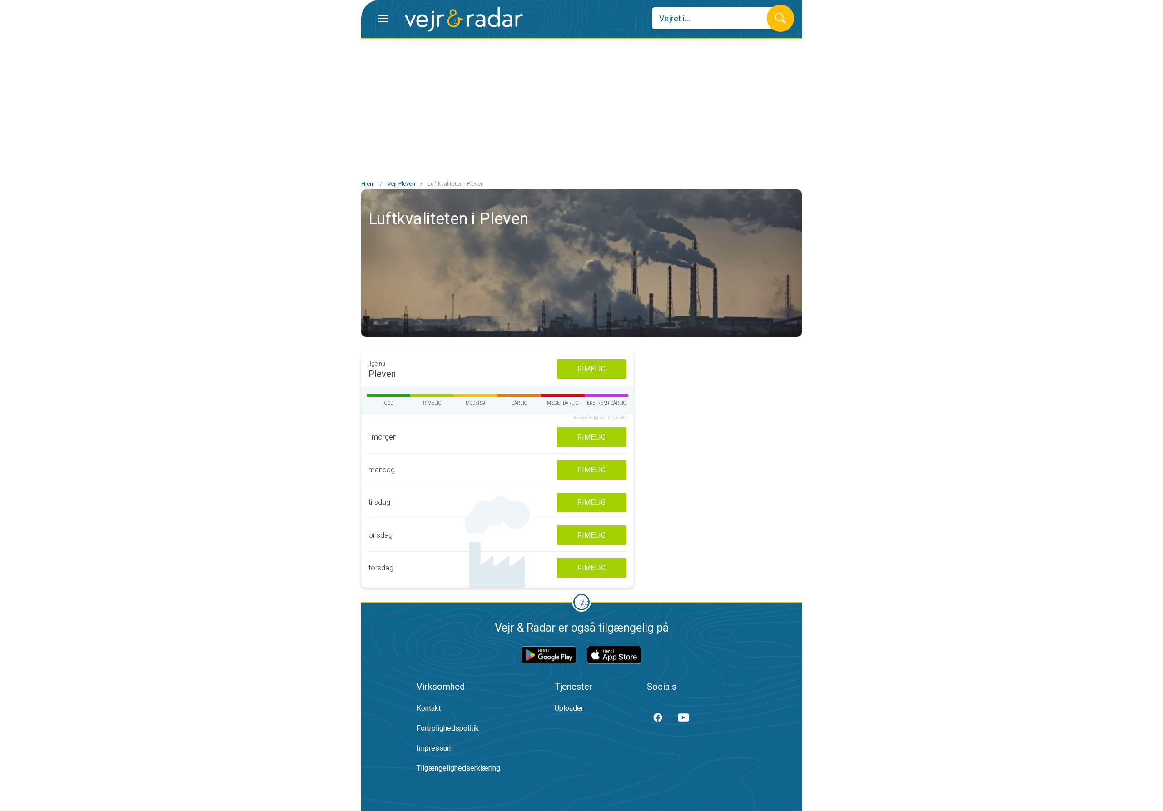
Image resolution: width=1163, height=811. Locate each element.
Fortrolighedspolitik (448, 728)
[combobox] (716, 18)
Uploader (569, 708)
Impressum (435, 748)
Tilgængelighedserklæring (458, 768)
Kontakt (429, 708)
